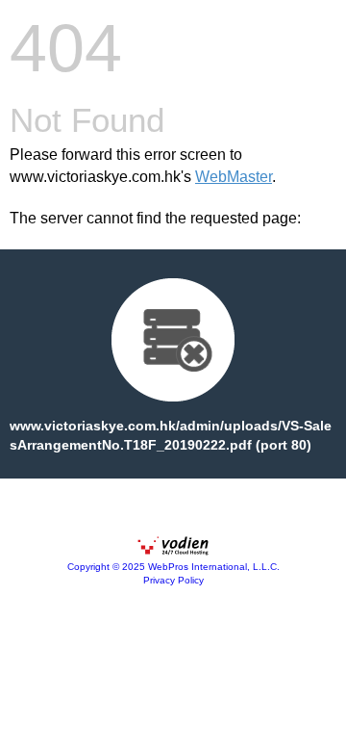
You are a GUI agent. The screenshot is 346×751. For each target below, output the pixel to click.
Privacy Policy (173, 580)
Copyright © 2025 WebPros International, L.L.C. (173, 566)
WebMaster (233, 176)
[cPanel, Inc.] (173, 550)
